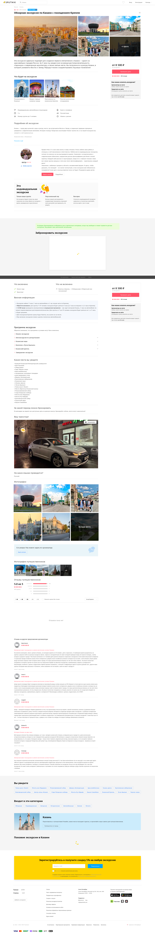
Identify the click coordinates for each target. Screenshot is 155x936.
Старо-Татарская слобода (59, 792)
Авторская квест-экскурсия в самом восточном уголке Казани (34, 650)
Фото (89, 277)
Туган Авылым (122, 792)
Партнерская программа (63, 925)
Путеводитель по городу (51, 826)
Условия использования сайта (54, 907)
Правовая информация (78, 925)
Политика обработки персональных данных (58, 910)
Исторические (55, 806)
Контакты (103, 925)
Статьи (48, 889)
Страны (19, 893)
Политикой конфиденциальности (87, 876)
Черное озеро (135, 792)
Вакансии (89, 925)
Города (19, 890)
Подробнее (59, 174)
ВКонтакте (81, 900)
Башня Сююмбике (93, 792)
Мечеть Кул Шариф (77, 792)
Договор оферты (51, 904)
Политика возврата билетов (54, 901)
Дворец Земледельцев (76, 788)
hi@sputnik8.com (82, 902)
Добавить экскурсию (20, 900)
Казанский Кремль (108, 792)
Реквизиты (96, 925)
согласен (58, 871)
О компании (50, 925)
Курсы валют (49, 916)
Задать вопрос (47, 174)
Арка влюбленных (93, 788)
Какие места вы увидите (78, 277)
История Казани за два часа (23, 732)
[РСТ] (126, 901)
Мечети (88, 806)
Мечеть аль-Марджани (39, 788)
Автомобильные (68, 806)
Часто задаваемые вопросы (54, 892)
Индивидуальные (31, 806)
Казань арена (107, 788)
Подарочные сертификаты (53, 895)
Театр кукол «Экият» (21, 788)
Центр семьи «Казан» (41, 792)
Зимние (79, 806)
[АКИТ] (122, 901)
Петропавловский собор (58, 788)
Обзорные (18, 806)
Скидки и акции (50, 898)
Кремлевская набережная (123, 788)
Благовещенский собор (23, 792)
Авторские (43, 806)
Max (86, 900)
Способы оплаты (51, 913)
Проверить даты (125, 71)
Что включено (64, 277)
